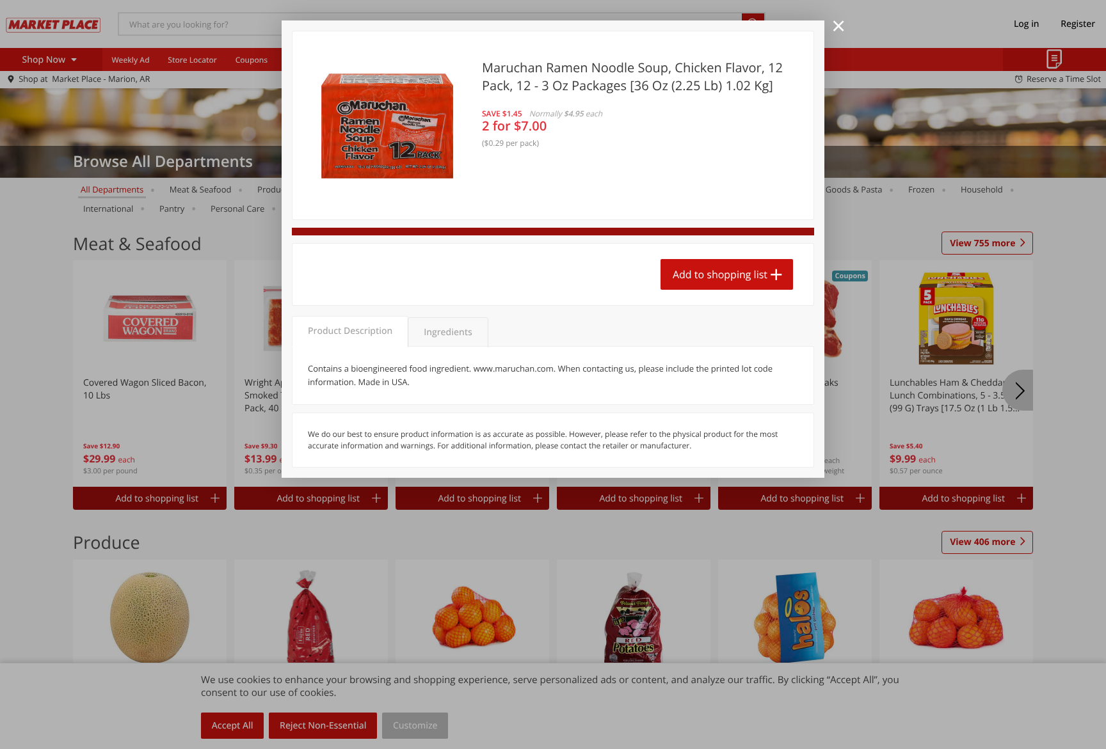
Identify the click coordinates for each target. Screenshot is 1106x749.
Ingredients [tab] (448, 332)
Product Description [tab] (350, 331)
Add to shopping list (720, 274)
